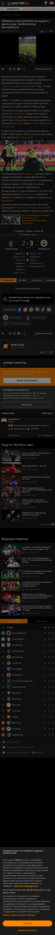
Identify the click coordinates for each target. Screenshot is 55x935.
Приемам (27, 923)
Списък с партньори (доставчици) (19, 915)
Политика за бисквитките (26, 886)
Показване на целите (27, 930)
